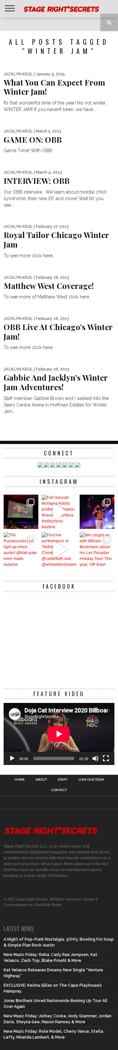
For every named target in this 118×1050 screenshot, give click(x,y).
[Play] (12, 758)
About (41, 779)
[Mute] (95, 758)
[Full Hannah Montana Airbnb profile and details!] (59, 512)
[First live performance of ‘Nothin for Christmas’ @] (59, 549)
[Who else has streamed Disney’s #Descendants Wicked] (21, 512)
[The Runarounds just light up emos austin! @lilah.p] (21, 549)
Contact (59, 790)
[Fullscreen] (106, 758)
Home (19, 779)
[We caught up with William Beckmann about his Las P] (97, 549)
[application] (59, 734)
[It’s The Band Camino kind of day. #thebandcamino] (97, 512)
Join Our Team (91, 779)
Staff (63, 779)
